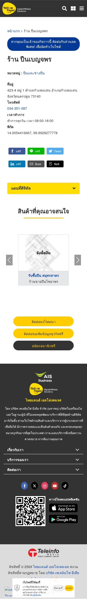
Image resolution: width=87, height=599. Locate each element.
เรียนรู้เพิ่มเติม (35, 595)
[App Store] (66, 508)
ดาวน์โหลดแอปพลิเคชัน (64, 499)
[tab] (43, 188)
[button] (16, 151)
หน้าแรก (13, 30)
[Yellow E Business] (24, 486)
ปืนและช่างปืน (34, 72)
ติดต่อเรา (14, 469)
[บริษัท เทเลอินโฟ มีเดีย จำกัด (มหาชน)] (43, 552)
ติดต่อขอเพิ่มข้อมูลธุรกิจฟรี (43, 333)
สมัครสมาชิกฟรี (43, 345)
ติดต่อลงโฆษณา (44, 321)
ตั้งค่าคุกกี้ (58, 588)
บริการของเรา (17, 459)
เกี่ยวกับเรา (15, 449)
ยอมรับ (69, 588)
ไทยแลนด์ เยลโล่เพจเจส (43, 400)
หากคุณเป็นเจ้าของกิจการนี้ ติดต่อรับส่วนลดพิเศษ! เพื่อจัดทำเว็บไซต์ (43, 44)
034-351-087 (17, 108)
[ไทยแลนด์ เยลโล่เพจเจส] (34, 486)
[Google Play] (66, 519)
